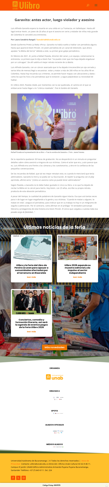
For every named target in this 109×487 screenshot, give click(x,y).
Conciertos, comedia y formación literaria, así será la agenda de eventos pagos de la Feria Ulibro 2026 (31, 323)
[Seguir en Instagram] (24, 478)
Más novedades (54, 347)
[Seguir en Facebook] (13, 478)
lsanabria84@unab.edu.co (48, 39)
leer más (31, 277)
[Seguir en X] (18, 478)
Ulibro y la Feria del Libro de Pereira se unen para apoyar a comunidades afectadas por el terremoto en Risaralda (31, 269)
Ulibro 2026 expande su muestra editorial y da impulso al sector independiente (77, 269)
